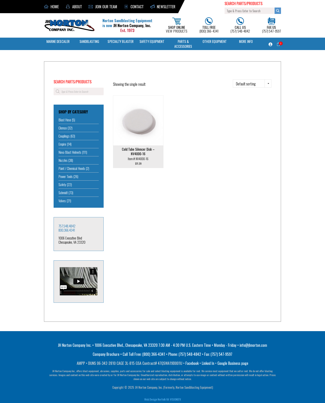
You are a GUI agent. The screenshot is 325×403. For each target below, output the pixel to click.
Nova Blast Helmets (69, 152)
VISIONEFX (175, 399)
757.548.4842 (66, 226)
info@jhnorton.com (253, 345)
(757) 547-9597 (271, 29)
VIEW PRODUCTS (176, 29)
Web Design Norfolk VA (156, 399)
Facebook (192, 363)
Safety (62, 184)
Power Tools (65, 176)
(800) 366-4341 (209, 29)
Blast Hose (64, 120)
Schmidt (63, 193)
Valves (62, 201)
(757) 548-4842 (240, 29)
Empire (62, 144)
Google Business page (232, 363)
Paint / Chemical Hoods (71, 168)
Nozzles (63, 160)
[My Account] (270, 44)
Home (56, 76)
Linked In (208, 363)
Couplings (64, 136)
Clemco (62, 128)
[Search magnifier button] (278, 11)
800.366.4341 (66, 230)
